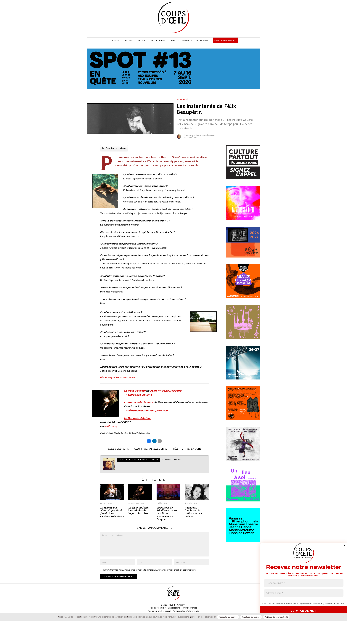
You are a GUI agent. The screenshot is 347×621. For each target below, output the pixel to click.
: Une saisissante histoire (112, 512)
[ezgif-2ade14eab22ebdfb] (243, 284)
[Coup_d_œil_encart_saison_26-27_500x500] (243, 406)
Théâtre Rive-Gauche (186, 448)
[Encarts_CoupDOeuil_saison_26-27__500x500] (243, 325)
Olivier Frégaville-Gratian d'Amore (198, 135)
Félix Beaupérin (118, 448)
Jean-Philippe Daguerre (165, 390)
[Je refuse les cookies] (343, 617)
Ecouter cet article (116, 148)
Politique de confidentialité (276, 617)
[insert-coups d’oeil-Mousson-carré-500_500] (243, 206)
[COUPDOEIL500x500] (243, 365)
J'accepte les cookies (228, 617)
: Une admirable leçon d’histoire (138, 510)
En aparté (182, 99)
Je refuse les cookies (251, 617)
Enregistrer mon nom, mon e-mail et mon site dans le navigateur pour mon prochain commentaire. (149, 570)
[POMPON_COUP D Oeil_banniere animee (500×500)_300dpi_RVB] (243, 447)
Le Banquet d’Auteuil (137, 417)
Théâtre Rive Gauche (138, 394)
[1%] (243, 165)
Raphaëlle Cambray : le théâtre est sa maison (193, 512)
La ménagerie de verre (139, 402)
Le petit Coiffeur (134, 390)
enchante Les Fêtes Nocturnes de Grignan (167, 513)
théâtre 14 (110, 426)
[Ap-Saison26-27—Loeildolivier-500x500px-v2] (243, 528)
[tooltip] (251, 17)
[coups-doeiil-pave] (243, 245)
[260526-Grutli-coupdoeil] (243, 487)
